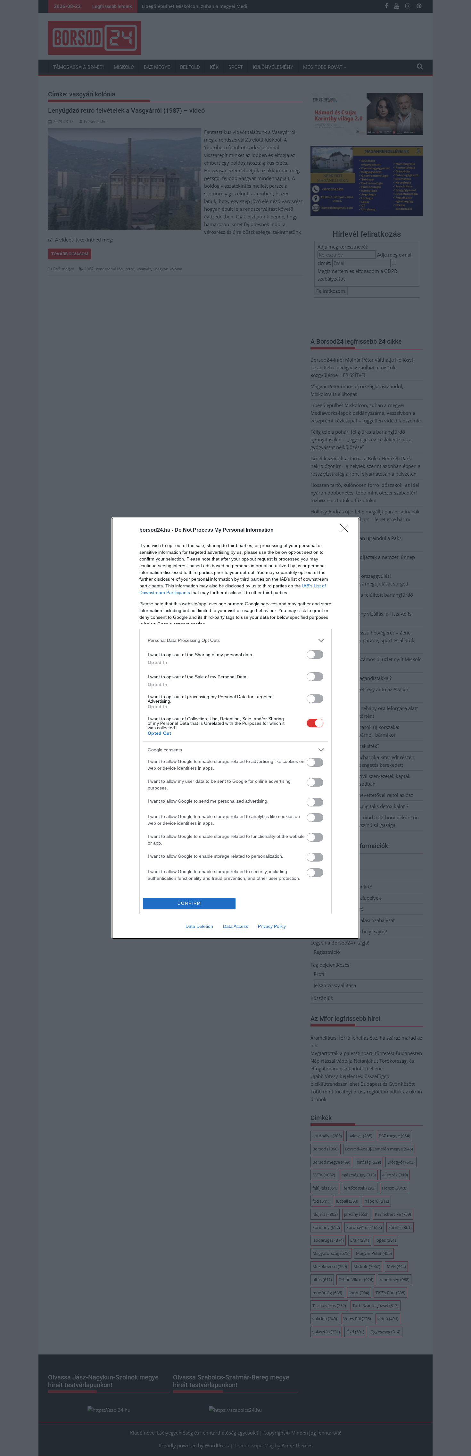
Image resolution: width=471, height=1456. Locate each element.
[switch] (315, 654)
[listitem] (235, 640)
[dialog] (235, 728)
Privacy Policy (272, 926)
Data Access (235, 926)
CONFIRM (189, 903)
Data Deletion (199, 926)
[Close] (346, 530)
